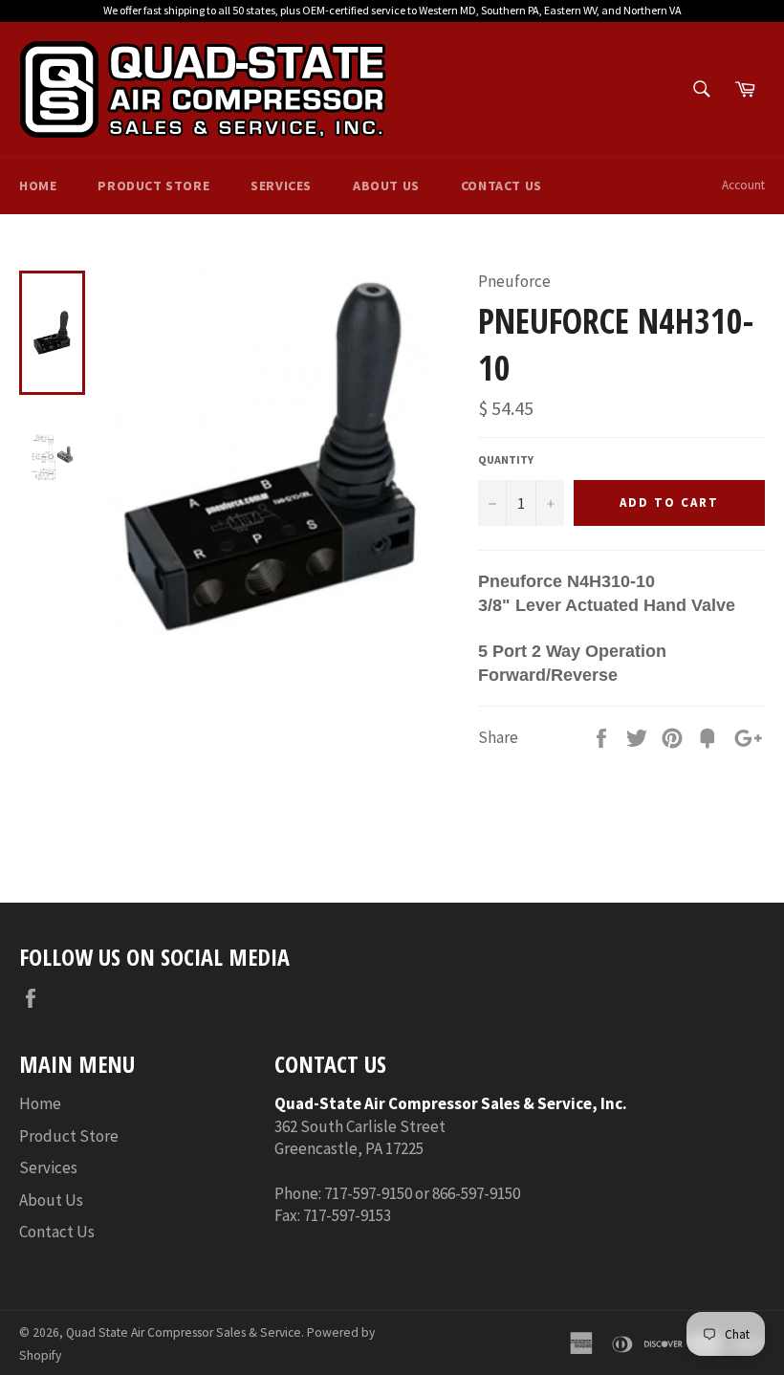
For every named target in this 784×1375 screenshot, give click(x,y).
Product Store (153, 185)
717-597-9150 (368, 1193)
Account (743, 185)
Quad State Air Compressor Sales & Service (183, 1332)
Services (281, 185)
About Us (386, 185)
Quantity (506, 459)
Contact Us (501, 185)
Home (37, 185)
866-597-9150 (476, 1193)
